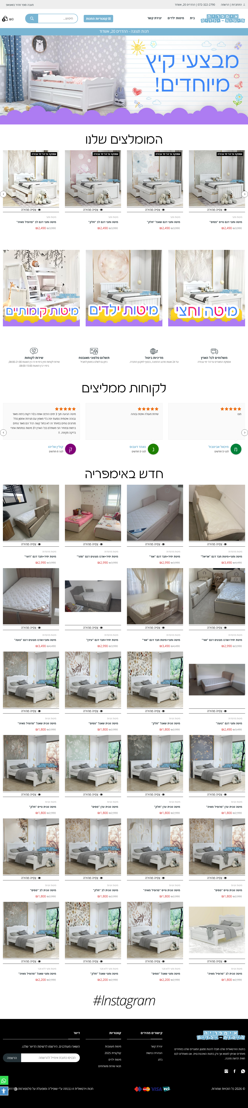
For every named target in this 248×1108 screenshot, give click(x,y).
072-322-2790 (206, 4)
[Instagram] (226, 1071)
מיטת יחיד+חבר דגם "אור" (164, 556)
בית (192, 18)
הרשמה (225, 4)
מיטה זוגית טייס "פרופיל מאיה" (161, 890)
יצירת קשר (154, 18)
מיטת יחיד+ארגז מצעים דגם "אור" (222, 640)
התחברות (237, 4)
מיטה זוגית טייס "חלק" (42, 807)
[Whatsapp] (243, 1071)
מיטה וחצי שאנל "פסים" (165, 973)
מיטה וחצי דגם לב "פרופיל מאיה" (98, 222)
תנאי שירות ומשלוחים (109, 1066)
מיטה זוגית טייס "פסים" (228, 890)
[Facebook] (234, 1071)
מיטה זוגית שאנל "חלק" (166, 723)
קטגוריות (97, 18)
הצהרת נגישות (154, 1053)
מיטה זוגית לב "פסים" (43, 890)
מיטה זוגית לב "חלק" (105, 890)
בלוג (160, 1059)
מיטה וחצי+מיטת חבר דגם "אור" (161, 640)
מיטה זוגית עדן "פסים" (104, 807)
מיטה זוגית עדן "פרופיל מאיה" (224, 807)
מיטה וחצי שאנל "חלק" (104, 973)
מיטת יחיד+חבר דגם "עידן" (102, 640)
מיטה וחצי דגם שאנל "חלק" (225, 222)
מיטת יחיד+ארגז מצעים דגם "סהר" (97, 556)
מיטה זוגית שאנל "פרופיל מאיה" (37, 723)
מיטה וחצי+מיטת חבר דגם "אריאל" (221, 556)
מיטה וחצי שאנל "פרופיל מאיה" (37, 973)
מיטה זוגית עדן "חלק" (167, 807)
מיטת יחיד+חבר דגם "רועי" (40, 556)
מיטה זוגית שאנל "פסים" (103, 723)
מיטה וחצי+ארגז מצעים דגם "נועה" (35, 640)
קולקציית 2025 (113, 1053)
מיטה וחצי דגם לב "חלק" (165, 222)
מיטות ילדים (176, 18)
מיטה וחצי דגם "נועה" (229, 723)
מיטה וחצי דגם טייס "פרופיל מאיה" (35, 222)
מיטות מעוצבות (113, 1046)
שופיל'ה (53, 1089)
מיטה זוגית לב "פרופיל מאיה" (224, 973)
